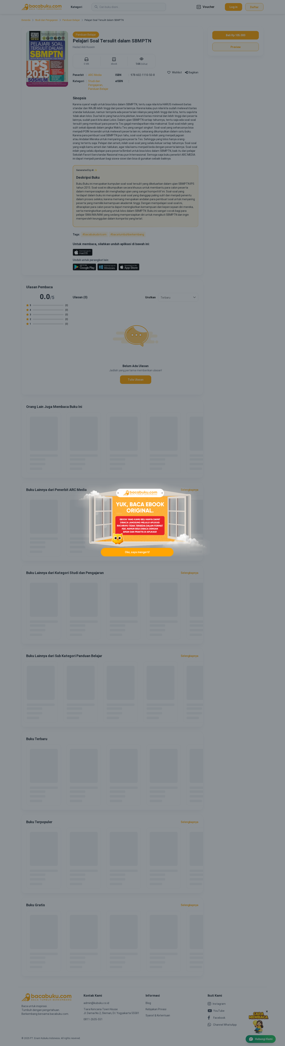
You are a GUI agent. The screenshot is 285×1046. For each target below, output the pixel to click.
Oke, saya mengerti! (137, 552)
